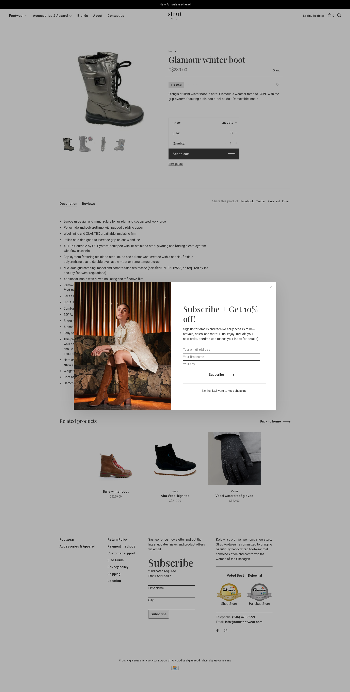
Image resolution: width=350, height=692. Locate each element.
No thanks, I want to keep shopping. (224, 390)
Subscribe (217, 375)
